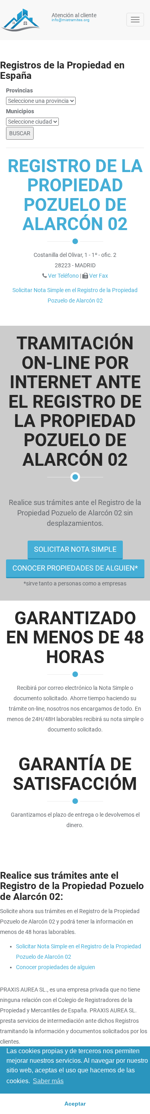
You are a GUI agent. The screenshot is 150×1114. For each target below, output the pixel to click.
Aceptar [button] (75, 1103)
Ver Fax (98, 275)
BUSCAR (19, 133)
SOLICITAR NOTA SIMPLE (75, 549)
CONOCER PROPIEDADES (75, 568)
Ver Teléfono (63, 275)
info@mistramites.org (71, 20)
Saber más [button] (48, 1081)
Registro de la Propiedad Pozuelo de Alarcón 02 (75, 195)
